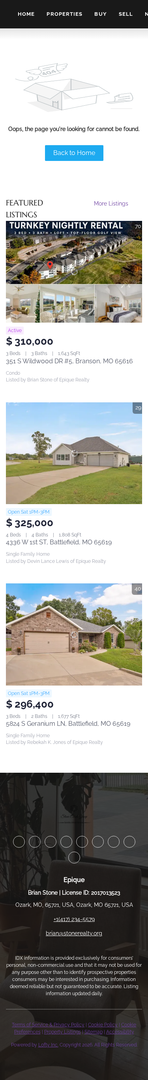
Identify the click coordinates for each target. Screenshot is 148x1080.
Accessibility (120, 1032)
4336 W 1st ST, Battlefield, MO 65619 (59, 542)
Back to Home (74, 153)
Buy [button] (100, 14)
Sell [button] (126, 14)
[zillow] (66, 842)
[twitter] (50, 842)
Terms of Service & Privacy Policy (48, 1025)
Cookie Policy (103, 1025)
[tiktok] (129, 842)
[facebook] (19, 842)
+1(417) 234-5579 (74, 919)
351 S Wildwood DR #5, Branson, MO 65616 (69, 361)
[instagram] (98, 842)
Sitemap (93, 1032)
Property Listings (62, 1032)
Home (26, 14)
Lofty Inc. (48, 1045)
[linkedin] (35, 842)
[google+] (74, 857)
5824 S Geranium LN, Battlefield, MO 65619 (68, 723)
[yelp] (82, 842)
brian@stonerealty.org (74, 933)
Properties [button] (64, 14)
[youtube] (114, 842)
